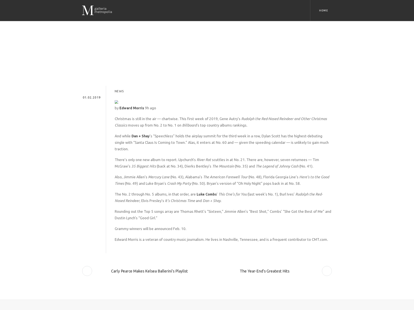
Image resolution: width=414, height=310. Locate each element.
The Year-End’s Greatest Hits (264, 271)
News (119, 91)
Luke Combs (207, 194)
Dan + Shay (141, 136)
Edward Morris (131, 108)
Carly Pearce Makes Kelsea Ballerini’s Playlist (149, 271)
